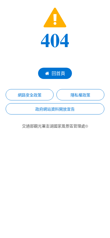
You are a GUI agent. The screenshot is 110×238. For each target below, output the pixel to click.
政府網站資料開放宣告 (55, 109)
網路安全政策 (29, 95)
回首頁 (58, 73)
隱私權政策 (80, 95)
